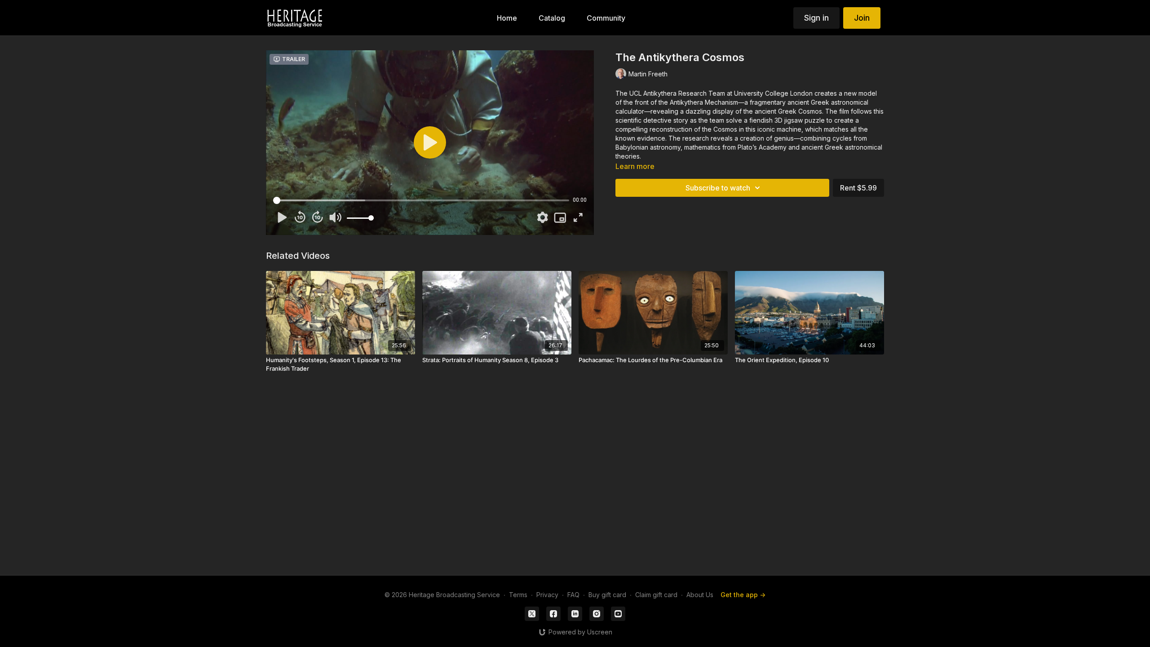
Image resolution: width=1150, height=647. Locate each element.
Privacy (547, 594)
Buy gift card (607, 594)
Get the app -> (743, 594)
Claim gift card (656, 594)
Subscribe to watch (718, 187)
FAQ (573, 594)
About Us (699, 594)
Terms (518, 594)
